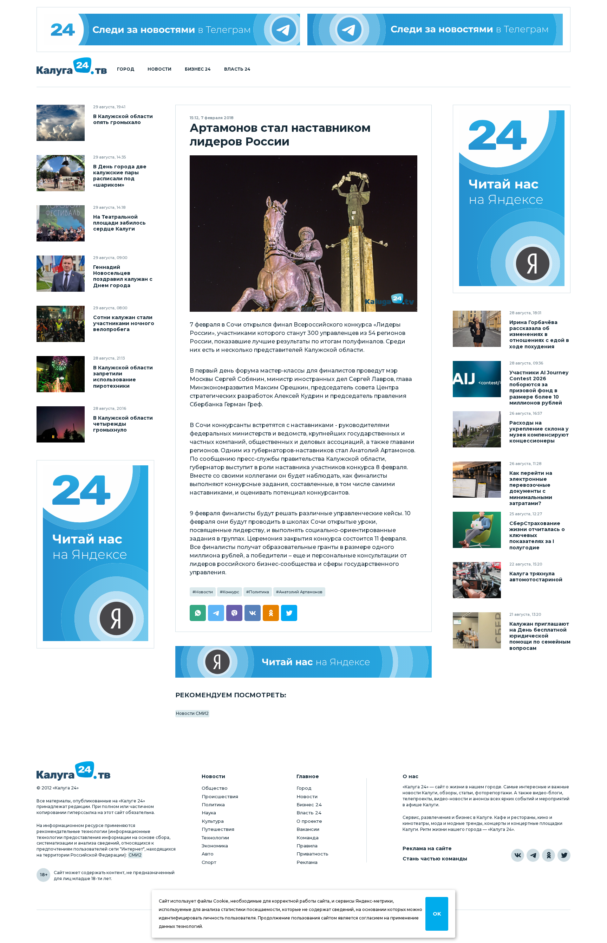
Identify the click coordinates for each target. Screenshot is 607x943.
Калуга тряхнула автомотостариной (535, 577)
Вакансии (307, 829)
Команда (307, 837)
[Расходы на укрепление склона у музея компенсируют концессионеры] (477, 429)
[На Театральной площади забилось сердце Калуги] (61, 223)
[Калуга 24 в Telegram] (533, 855)
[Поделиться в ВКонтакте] (252, 612)
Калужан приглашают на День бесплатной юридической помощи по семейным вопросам (539, 636)
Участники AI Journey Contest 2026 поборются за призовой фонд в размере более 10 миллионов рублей (538, 388)
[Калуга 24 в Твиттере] (563, 855)
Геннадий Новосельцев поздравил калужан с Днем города (122, 276)
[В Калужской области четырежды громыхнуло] (61, 424)
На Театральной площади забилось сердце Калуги (119, 223)
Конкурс (231, 591)
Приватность (312, 854)
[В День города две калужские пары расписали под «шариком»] (61, 173)
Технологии (215, 837)
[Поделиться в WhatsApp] (197, 612)
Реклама (307, 862)
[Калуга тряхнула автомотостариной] (477, 580)
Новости (159, 69)
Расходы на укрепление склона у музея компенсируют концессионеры (539, 432)
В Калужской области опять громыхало (123, 119)
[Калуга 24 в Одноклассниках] (548, 855)
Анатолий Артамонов (300, 591)
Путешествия (218, 829)
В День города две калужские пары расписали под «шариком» (119, 176)
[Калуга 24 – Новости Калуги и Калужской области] (72, 66)
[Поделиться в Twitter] (289, 612)
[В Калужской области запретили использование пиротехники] (61, 374)
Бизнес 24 (198, 69)
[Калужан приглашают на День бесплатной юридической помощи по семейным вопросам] (477, 630)
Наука (209, 812)
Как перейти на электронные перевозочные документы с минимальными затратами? (530, 488)
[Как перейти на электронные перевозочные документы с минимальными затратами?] (477, 479)
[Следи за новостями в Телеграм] (435, 29)
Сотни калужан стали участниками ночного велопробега (123, 323)
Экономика (215, 845)
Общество (215, 788)
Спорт (209, 862)
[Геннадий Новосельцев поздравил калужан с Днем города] (61, 274)
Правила (307, 845)
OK (437, 914)
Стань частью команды (435, 859)
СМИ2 (135, 855)
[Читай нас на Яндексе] (303, 662)
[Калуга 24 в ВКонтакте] (517, 855)
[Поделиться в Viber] (234, 612)
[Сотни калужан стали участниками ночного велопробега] (61, 324)
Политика (259, 591)
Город (125, 69)
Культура (213, 821)
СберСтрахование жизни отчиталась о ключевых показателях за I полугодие (537, 535)
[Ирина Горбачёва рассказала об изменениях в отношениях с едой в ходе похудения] (477, 329)
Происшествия (220, 796)
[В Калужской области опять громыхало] (61, 123)
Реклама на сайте (427, 849)
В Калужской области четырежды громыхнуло (123, 424)
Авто (208, 854)
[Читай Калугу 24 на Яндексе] (95, 554)
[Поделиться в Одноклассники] (270, 612)
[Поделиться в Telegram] (216, 612)
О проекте (309, 821)
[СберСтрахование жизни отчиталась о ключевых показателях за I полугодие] (477, 530)
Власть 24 (237, 69)
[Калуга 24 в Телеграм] (172, 29)
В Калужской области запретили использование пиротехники (123, 377)
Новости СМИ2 (192, 713)
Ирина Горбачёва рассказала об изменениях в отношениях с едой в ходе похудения (539, 334)
